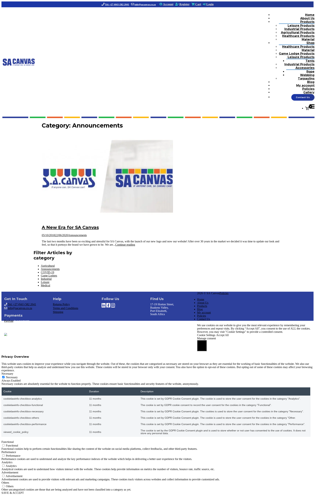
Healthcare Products (298, 36)
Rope (310, 71)
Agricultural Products (297, 32)
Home (309, 15)
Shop (310, 43)
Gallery (308, 92)
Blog (310, 82)
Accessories (304, 68)
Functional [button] (7, 441)
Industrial (46, 278)
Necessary (12, 377)
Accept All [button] (222, 335)
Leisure (45, 282)
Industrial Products (299, 29)
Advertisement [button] (9, 472)
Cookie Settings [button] (206, 335)
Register (184, 4)
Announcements (77, 235)
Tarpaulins (306, 78)
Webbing (307, 75)
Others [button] (5, 482)
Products (307, 21)
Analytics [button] (6, 462)
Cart (198, 4)
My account (305, 85)
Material (308, 39)
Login (210, 4)
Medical (45, 285)
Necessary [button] (7, 373)
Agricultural (48, 265)
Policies (308, 89)
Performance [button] (8, 452)
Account (168, 4)
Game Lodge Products (296, 53)
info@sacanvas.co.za (145, 4)
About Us (307, 18)
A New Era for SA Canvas (70, 227)
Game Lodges (49, 275)
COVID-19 (47, 272)
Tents (310, 61)
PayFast (8, 320)
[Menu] (312, 108)
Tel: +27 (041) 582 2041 (117, 4)
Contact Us (303, 97)
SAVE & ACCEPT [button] (12, 492)
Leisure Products (301, 25)
